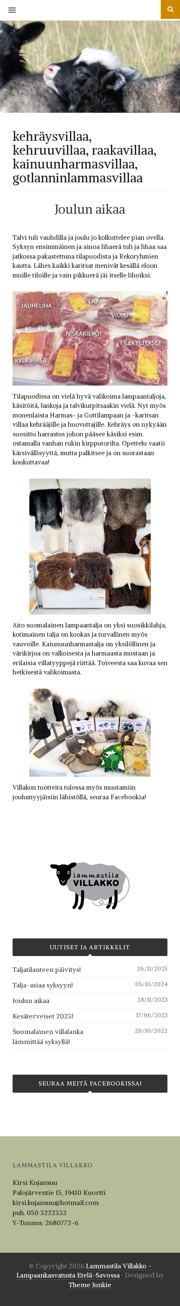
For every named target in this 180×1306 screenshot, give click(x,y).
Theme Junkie (90, 1284)
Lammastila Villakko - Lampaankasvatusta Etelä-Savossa (84, 1271)
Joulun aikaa (90, 209)
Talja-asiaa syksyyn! (43, 985)
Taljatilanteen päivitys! (47, 969)
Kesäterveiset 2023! (43, 1016)
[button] (8, 10)
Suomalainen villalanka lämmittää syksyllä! (48, 1036)
